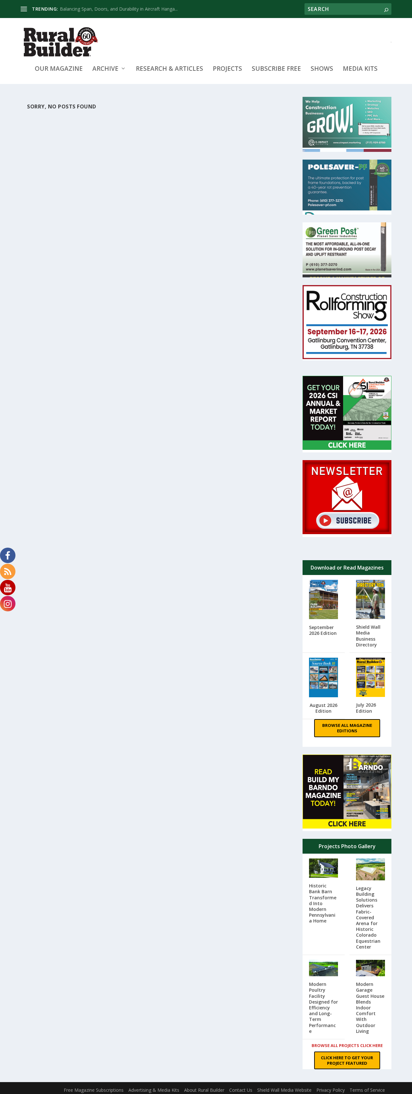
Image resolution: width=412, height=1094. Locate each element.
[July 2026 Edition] (370, 678)
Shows (322, 69)
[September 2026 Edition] (323, 600)
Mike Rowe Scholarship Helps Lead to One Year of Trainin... (121, 9)
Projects (227, 69)
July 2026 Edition (366, 708)
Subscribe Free (276, 69)
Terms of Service (367, 1090)
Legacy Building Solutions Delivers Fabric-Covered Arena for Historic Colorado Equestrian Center (368, 917)
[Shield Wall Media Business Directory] (370, 600)
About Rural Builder (204, 1090)
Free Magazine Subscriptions (94, 1090)
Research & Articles (169, 69)
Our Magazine (59, 69)
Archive (105, 69)
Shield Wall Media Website (284, 1090)
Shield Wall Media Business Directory (368, 636)
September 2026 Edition (323, 630)
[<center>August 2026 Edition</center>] (323, 678)
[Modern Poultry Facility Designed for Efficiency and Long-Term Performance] (323, 969)
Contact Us (240, 1090)
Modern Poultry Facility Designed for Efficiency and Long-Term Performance (323, 1007)
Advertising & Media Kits (153, 1090)
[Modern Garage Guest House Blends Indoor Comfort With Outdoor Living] (370, 969)
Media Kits (360, 69)
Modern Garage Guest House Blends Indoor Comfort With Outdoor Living (370, 1007)
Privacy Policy (330, 1090)
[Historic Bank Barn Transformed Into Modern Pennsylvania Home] (323, 868)
